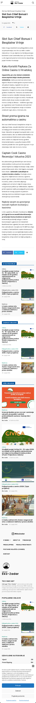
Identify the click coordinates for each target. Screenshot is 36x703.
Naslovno (4, 304)
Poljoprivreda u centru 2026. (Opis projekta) (10, 293)
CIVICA (4, 269)
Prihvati (18, 685)
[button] (33, 666)
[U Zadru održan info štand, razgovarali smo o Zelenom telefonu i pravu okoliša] (27, 308)
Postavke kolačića (11, 700)
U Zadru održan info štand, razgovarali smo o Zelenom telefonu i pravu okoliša (11, 308)
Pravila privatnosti (24, 700)
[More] (28, 27)
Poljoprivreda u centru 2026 (10, 290)
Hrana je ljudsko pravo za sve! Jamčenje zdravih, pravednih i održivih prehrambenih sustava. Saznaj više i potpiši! (18, 415)
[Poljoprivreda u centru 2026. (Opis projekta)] (27, 294)
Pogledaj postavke (18, 696)
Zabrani (18, 691)
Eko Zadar (5, 420)
